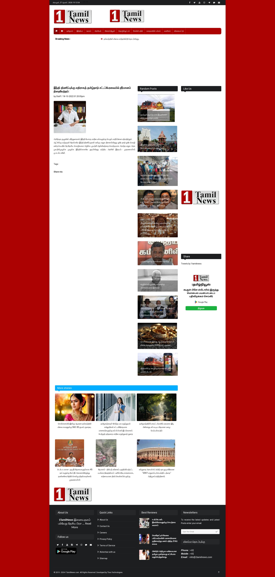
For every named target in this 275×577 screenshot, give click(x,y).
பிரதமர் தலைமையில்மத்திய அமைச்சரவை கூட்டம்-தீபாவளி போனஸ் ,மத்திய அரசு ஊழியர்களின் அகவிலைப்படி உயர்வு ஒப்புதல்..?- (156, 310)
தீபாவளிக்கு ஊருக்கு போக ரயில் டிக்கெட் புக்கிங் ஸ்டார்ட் (157, 370)
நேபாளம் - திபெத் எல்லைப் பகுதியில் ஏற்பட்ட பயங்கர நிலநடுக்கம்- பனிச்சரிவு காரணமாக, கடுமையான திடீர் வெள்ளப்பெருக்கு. (116, 473)
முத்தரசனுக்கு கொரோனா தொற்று (155, 261)
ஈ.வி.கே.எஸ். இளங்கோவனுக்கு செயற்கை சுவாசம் (164, 522)
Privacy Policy (105, 539)
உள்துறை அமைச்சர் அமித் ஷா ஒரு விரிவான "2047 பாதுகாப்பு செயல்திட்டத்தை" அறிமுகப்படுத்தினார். (156, 473)
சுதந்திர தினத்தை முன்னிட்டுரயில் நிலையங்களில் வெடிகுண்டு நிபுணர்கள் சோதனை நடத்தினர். (156, 178)
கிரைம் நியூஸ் (110, 31)
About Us (103, 520)
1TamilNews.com (72, 572)
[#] (201, 197)
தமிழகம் (70, 31)
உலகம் (89, 31)
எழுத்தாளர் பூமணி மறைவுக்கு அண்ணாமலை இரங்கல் (153, 286)
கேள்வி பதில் (138, 31)
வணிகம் (167, 31)
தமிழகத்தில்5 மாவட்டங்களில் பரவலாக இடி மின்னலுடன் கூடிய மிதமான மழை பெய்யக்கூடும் (156, 427)
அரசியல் (98, 31)
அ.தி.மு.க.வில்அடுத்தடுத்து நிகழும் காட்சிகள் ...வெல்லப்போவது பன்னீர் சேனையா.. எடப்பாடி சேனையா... (155, 202)
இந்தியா (80, 31)
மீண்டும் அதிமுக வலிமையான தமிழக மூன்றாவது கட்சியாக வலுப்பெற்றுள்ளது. (164, 554)
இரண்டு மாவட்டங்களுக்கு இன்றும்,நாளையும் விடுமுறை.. (153, 146)
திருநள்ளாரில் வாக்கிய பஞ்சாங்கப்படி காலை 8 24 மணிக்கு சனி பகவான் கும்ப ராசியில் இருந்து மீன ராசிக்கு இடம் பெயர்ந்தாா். (157, 228)
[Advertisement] (137, 64)
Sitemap (103, 558)
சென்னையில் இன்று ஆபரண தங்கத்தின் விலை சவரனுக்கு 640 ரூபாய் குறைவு (157, 343)
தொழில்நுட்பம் (124, 31)
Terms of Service (107, 545)
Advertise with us (107, 552)
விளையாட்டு (179, 31)
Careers (103, 532)
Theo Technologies (114, 572)
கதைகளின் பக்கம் (154, 31)
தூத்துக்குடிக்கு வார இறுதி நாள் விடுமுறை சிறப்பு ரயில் (154, 116)
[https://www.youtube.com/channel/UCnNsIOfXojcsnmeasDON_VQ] (164, 15)
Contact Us (104, 526)
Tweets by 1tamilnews (191, 264)
